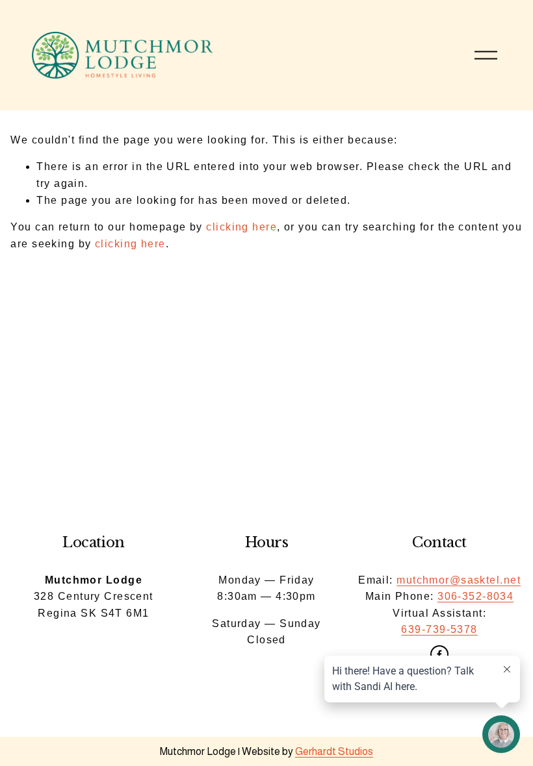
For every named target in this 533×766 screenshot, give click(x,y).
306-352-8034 (475, 596)
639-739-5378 (439, 629)
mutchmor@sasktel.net (458, 580)
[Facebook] (439, 654)
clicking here (241, 226)
